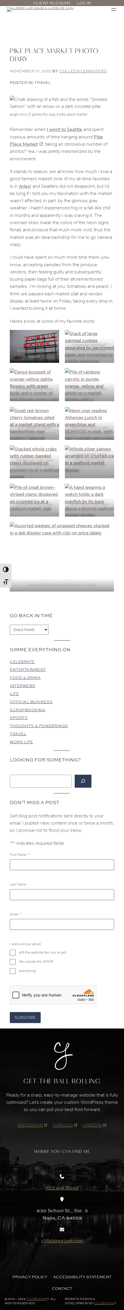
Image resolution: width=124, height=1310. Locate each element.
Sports (19, 717)
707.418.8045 (62, 1188)
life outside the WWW (36, 961)
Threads (63, 1125)
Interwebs (22, 685)
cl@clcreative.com (62, 1240)
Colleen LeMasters (83, 71)
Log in (84, 2)
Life (14, 693)
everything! (27, 970)
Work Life (21, 742)
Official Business (31, 701)
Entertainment (28, 669)
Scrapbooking (27, 709)
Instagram (30, 1125)
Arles (24, 186)
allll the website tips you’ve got (42, 952)
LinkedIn (92, 1125)
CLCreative (37, 1299)
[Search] (83, 781)
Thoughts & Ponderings (39, 725)
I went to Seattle (64, 129)
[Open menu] (113, 9)
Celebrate (22, 661)
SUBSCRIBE (25, 1017)
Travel (42, 82)
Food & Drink (25, 677)
